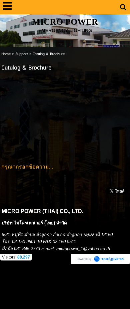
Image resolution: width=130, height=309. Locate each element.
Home (6, 54)
